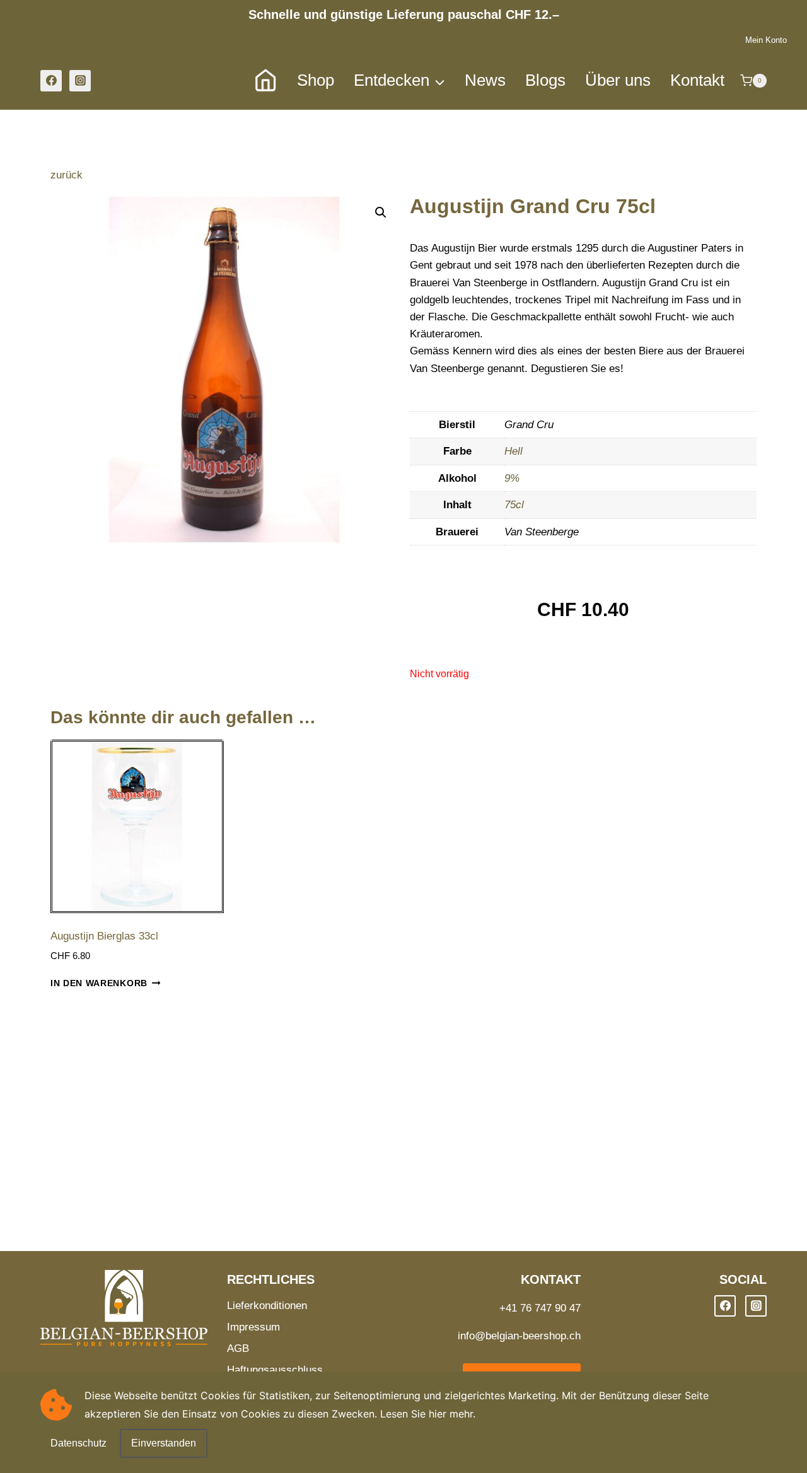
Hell (513, 451)
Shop (315, 80)
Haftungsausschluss (275, 1370)
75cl (514, 505)
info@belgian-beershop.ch (519, 1336)
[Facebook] (51, 80)
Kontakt (697, 80)
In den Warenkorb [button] (99, 983)
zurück (66, 175)
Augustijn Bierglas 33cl (104, 936)
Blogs (545, 80)
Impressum (253, 1327)
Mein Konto (766, 40)
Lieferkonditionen (267, 1306)
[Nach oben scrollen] (776, 1444)
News (485, 80)
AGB (238, 1348)
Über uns (618, 80)
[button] (380, 212)
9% (512, 478)
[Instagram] (80, 80)
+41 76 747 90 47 (540, 1308)
